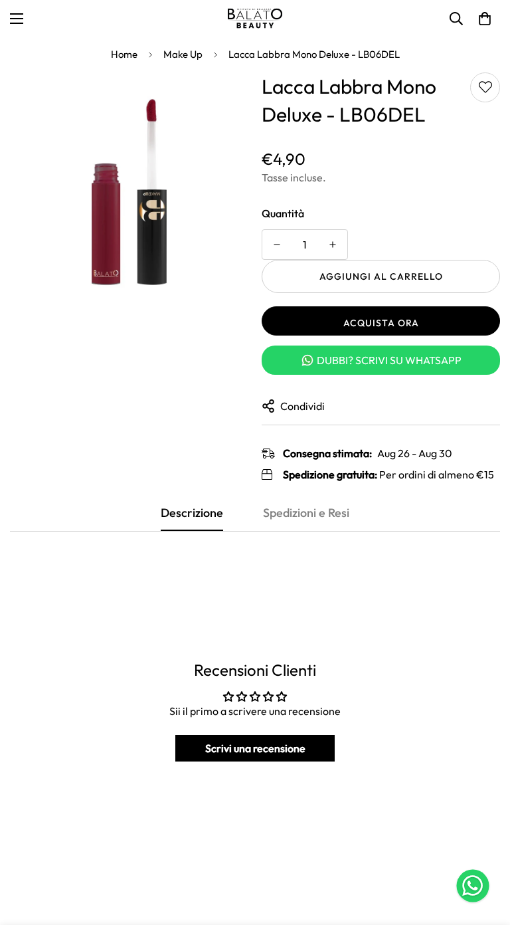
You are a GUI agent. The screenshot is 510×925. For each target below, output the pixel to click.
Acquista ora (381, 323)
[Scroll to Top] (484, 852)
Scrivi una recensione (255, 748)
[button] (484, 18)
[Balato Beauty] (255, 18)
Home (124, 54)
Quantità (283, 213)
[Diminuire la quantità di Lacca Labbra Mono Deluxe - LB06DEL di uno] (277, 244)
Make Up (183, 54)
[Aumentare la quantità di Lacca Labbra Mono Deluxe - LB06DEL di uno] (332, 244)
